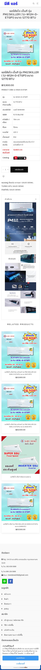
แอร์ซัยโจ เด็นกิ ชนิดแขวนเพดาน (20, 477)
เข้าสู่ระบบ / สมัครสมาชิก (14, 620)
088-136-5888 (11, 571)
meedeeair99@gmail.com (18, 575)
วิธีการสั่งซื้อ (9, 625)
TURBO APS (6, 186)
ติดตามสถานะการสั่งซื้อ (13, 635)
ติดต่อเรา (7, 604)
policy (6, 609)
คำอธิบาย (8, 199)
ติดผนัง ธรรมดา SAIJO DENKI (21, 183)
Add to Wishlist (3, 176)
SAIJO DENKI (18, 186)
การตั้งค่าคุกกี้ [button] (20, 663)
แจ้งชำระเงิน (9, 630)
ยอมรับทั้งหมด (20, 658)
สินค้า (6, 599)
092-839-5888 (11, 566)
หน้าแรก (7, 594)
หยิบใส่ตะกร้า (19, 169)
